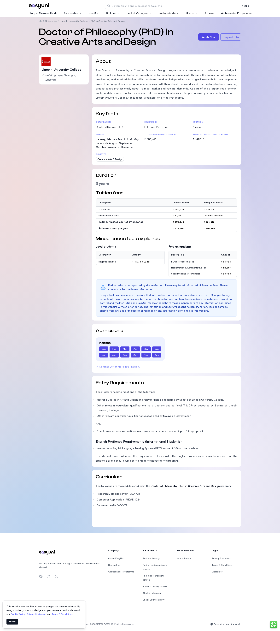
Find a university (151, 558)
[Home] (40, 21)
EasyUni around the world (227, 624)
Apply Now (208, 37)
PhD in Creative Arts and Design (108, 21)
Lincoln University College (74, 21)
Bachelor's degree (137, 13)
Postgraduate (167, 13)
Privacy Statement (37, 614)
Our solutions (184, 558)
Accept (12, 621)
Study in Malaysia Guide (43, 13)
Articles (209, 13)
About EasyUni (115, 558)
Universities (71, 13)
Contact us (114, 565)
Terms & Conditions (62, 614)
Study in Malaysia (152, 593)
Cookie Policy (18, 614)
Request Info (231, 37)
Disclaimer (217, 571)
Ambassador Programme (236, 13)
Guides (190, 13)
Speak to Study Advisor (155, 586)
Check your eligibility (153, 599)
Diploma (111, 13)
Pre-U (92, 13)
